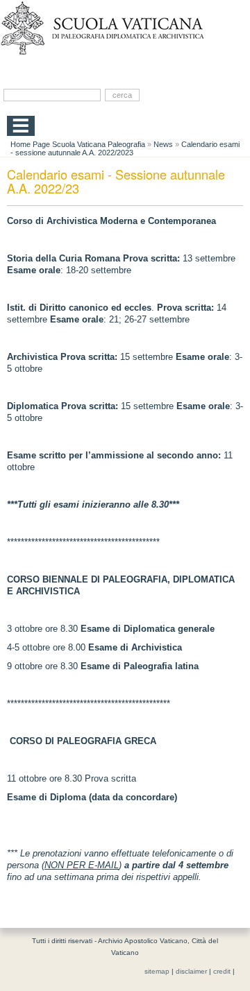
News (163, 144)
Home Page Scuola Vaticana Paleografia (77, 144)
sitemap (156, 971)
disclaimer (191, 971)
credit (222, 971)
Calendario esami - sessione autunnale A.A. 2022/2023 (125, 148)
